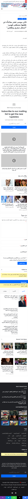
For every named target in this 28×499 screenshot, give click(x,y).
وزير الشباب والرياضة (16, 443)
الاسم (25, 239)
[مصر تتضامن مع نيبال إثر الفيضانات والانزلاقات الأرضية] (5, 423)
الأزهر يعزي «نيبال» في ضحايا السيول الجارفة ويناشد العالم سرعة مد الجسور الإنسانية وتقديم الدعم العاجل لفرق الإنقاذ (7, 369)
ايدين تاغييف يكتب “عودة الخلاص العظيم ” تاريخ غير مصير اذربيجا (11, 296)
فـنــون (19, 19)
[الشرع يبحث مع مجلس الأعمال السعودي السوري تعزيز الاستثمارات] (7, 346)
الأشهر (23, 291)
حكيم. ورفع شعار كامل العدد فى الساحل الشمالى (7, 204)
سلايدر (20, 15)
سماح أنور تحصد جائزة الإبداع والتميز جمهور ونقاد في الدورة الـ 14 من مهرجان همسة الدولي (21, 190)
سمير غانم (24, 440)
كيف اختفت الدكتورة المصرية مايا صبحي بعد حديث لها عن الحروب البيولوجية (11, 315)
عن (19, 487)
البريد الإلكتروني (23, 245)
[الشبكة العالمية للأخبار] (14, 5)
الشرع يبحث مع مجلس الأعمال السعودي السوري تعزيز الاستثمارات (8, 352)
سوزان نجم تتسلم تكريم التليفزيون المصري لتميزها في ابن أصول (10, 309)
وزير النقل (8, 443)
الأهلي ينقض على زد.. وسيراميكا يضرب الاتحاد (22, 351)
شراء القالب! (14, 489)
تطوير (13, 435)
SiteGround (24, 484)
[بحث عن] (26, 9)
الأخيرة (14, 291)
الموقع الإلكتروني (23, 251)
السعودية (24, 435)
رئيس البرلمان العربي (22, 438)
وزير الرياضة (24, 443)
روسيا (8, 438)
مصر (15, 440)
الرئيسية (24, 15)
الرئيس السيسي (16, 433)
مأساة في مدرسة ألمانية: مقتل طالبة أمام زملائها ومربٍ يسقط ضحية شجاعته (21, 368)
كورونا (19, 440)
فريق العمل (15, 487)
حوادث (5, 487)
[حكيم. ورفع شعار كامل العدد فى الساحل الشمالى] (7, 199)
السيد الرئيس (18, 435)
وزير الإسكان (10, 440)
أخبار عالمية (9, 487)
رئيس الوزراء (14, 438)
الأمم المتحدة (23, 433)
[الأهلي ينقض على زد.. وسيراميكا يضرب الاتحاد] (21, 346)
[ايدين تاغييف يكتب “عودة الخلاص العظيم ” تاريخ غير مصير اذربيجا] (22, 301)
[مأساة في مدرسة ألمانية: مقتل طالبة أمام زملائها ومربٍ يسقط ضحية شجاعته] (21, 361)
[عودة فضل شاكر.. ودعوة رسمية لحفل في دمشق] (7, 182)
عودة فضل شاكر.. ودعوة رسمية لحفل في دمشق (8, 188)
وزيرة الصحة (24, 445)
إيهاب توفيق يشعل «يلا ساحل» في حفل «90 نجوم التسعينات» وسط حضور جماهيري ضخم (21, 206)
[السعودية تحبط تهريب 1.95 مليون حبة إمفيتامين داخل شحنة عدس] (23, 412)
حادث (9, 435)
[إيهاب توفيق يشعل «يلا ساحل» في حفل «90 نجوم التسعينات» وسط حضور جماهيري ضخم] (21, 199)
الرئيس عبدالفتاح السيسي (7, 433)
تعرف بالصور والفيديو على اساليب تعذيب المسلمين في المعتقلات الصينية (10, 321)
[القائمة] (2, 9)
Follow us (24, 449)
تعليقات (5, 291)
